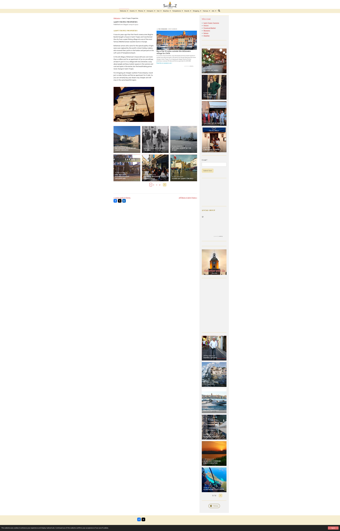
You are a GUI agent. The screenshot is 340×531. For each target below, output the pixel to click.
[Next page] (164, 184)
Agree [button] (333, 528)
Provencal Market (209, 28)
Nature (205, 33)
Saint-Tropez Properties (130, 18)
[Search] (219, 11)
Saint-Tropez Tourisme (211, 23)
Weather (206, 36)
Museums (206, 31)
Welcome (117, 18)
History (206, 25)
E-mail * (204, 160)
